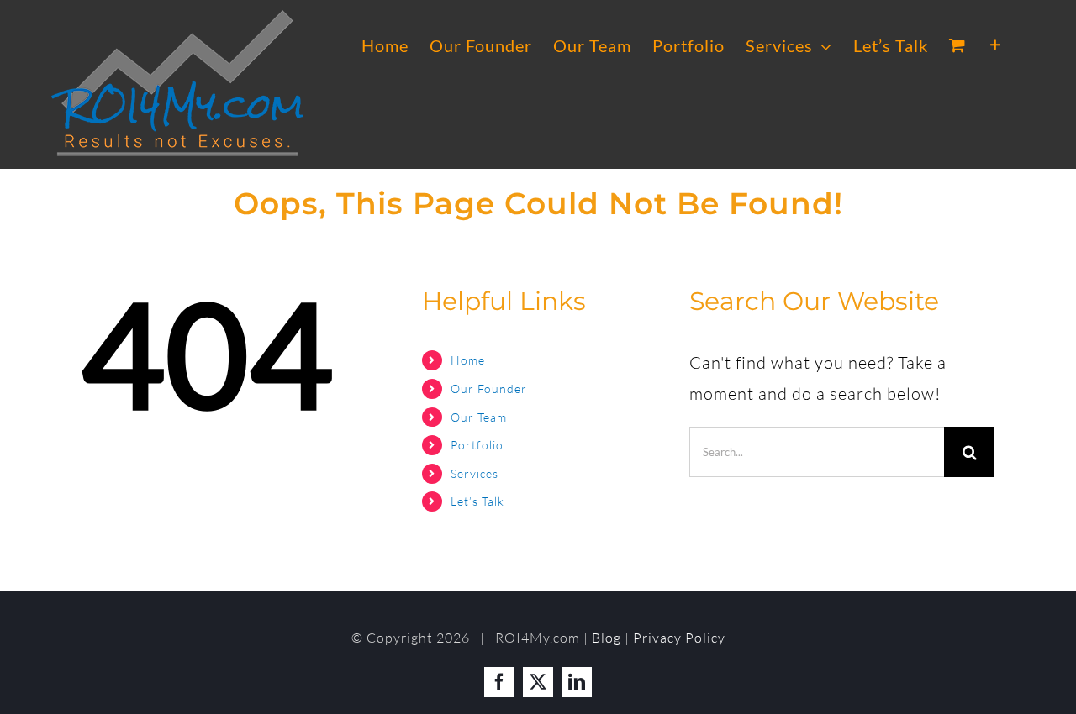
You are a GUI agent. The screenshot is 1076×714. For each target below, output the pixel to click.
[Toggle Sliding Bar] (996, 45)
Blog (606, 637)
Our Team (479, 417)
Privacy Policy (679, 637)
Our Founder (489, 388)
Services (474, 473)
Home (468, 360)
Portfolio (477, 445)
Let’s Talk (477, 501)
